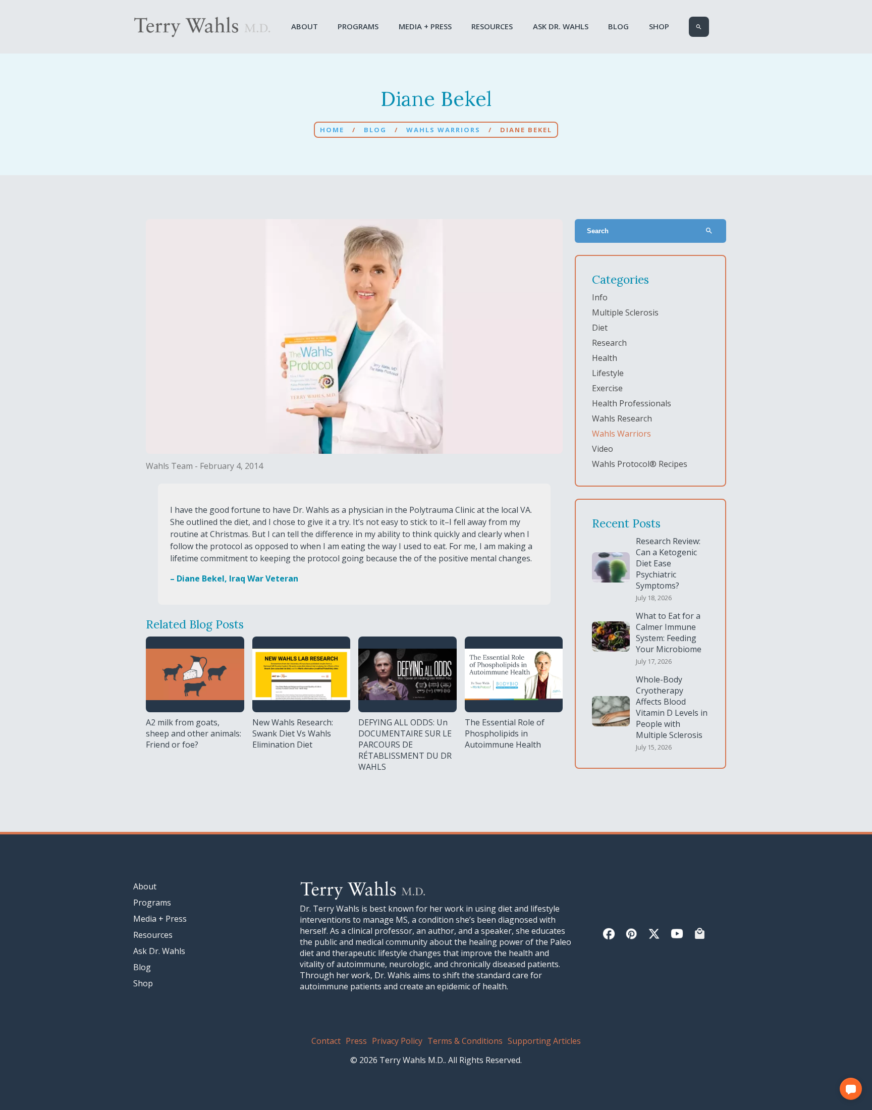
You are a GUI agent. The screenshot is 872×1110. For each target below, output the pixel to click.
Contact (326, 1040)
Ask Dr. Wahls (560, 26)
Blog (618, 26)
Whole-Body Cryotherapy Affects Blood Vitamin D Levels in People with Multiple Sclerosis (671, 707)
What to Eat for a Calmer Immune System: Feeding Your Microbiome (668, 632)
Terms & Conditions (465, 1040)
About (304, 26)
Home (332, 129)
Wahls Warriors (443, 129)
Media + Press (425, 26)
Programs (358, 26)
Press (356, 1040)
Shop (659, 26)
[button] (851, 1089)
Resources (492, 26)
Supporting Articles (544, 1040)
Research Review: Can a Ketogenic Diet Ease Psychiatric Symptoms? (668, 563)
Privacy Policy (397, 1040)
